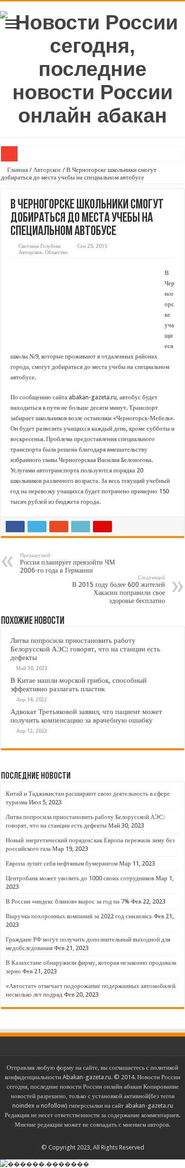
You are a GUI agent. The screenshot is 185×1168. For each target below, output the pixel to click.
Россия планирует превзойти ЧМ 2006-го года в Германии (67, 563)
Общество (56, 252)
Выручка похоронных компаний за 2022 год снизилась (79, 916)
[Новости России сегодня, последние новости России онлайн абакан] (92, 67)
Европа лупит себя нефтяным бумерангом (62, 863)
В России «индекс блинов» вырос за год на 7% (68, 901)
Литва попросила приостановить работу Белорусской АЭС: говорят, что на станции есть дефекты (85, 649)
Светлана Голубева (39, 246)
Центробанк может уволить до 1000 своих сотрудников (80, 878)
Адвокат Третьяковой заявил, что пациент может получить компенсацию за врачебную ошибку (86, 716)
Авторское (47, 169)
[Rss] (92, 1136)
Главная (17, 169)
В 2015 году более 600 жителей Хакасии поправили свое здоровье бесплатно (118, 589)
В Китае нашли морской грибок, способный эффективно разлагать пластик (78, 684)
